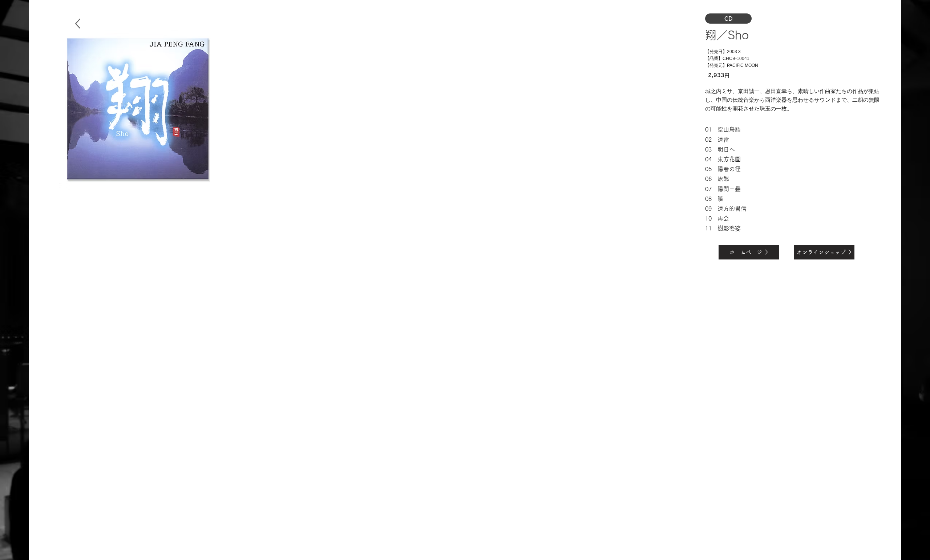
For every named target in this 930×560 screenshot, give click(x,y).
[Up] (77, 23)
